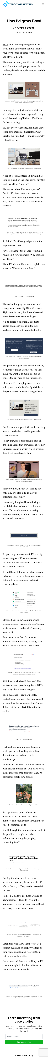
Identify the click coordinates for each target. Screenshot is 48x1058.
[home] (18, 4)
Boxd (5, 44)
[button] (43, 4)
